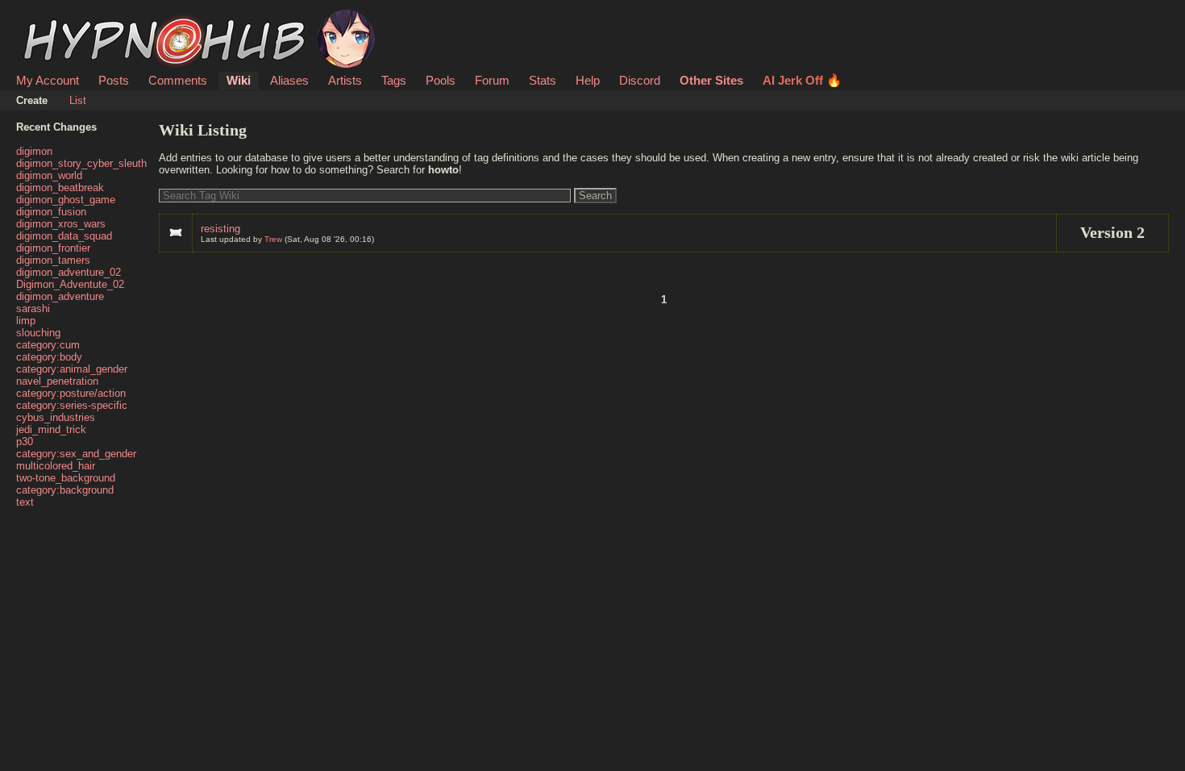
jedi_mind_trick (51, 429)
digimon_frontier (53, 248)
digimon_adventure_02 (68, 272)
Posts (113, 80)
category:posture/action (71, 393)
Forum (492, 80)
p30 (24, 442)
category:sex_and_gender (76, 454)
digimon (34, 151)
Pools (440, 80)
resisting (220, 229)
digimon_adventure (60, 296)
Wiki (239, 80)
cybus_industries (55, 417)
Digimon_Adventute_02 (70, 284)
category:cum (48, 345)
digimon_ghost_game (65, 200)
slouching (38, 333)
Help (588, 80)
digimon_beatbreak (60, 187)
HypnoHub (61, 18)
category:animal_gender (71, 369)
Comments (177, 80)
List (77, 100)
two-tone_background (65, 478)
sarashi (33, 308)
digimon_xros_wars (61, 224)
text (25, 502)
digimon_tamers (53, 260)
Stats (542, 80)
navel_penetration (57, 381)
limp (25, 321)
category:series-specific (71, 405)
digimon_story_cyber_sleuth (81, 163)
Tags (393, 80)
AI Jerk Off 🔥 (802, 80)
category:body (49, 357)
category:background (65, 490)
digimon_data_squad (64, 236)
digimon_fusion (51, 212)
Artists (345, 80)
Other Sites (711, 80)
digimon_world (49, 175)
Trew (273, 239)
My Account (47, 80)
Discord (639, 80)
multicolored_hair (55, 466)
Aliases (289, 80)
